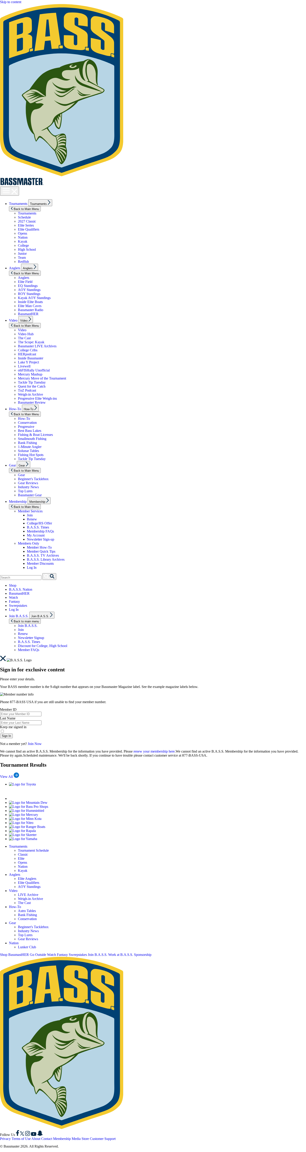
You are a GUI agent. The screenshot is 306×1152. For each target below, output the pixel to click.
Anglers (14, 268)
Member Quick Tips (41, 551)
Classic (23, 854)
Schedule (24, 217)
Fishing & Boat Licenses (35, 435)
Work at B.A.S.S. (120, 955)
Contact (46, 1139)
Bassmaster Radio (30, 310)
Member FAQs (28, 650)
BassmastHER (28, 314)
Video (13, 320)
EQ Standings (28, 286)
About (35, 1139)
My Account (36, 535)
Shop (12, 585)
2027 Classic (27, 221)
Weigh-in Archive (30, 394)
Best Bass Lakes (29, 431)
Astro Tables (27, 911)
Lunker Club (27, 947)
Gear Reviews (28, 483)
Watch (13, 597)
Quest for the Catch (31, 386)
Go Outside (38, 955)
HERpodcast (27, 354)
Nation (23, 237)
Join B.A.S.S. (18, 616)
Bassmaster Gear (30, 495)
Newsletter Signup (31, 638)
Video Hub (26, 334)
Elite (21, 858)
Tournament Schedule (33, 850)
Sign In (6, 736)
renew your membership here (154, 751)
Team (22, 257)
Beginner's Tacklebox (33, 479)
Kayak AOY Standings (34, 298)
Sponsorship (142, 955)
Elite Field (25, 282)
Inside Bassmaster (30, 358)
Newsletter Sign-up (40, 539)
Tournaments (18, 204)
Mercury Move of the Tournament (42, 378)
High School (27, 249)
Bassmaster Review (32, 402)
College (23, 245)
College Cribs (27, 350)
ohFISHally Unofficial (34, 370)
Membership (18, 501)
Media (76, 1139)
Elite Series (26, 225)
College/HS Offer (39, 523)
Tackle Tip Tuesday (32, 382)
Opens (22, 233)
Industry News (28, 487)
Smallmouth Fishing (32, 439)
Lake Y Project (28, 362)
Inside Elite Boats (30, 302)
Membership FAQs (40, 531)
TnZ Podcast (27, 390)
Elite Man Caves (29, 306)
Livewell (24, 366)
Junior (22, 253)
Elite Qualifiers (28, 229)
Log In (32, 567)
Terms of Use (21, 1139)
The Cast (24, 338)
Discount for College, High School (42, 646)
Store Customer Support (99, 1139)
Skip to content (10, 2)
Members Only (28, 543)
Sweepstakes (18, 605)
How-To (15, 409)
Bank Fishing (27, 443)
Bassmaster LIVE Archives (37, 346)
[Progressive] (65, 798)
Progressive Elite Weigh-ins (37, 398)
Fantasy (14, 601)
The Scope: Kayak (31, 342)
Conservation (27, 422)
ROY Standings (29, 294)
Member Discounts (40, 563)
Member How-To (39, 547)
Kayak (22, 241)
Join (30, 515)
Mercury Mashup (30, 374)
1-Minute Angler (29, 447)
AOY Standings (29, 290)
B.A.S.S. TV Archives (43, 555)
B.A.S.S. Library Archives (46, 559)
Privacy (5, 1139)
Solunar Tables (28, 451)
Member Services (30, 511)
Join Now (35, 744)
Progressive (26, 427)
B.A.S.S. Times (38, 527)
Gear (12, 465)
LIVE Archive (28, 895)
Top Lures (25, 491)
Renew (32, 519)
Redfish (23, 261)
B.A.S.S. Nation (20, 589)
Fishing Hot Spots (30, 455)
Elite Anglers (27, 878)
